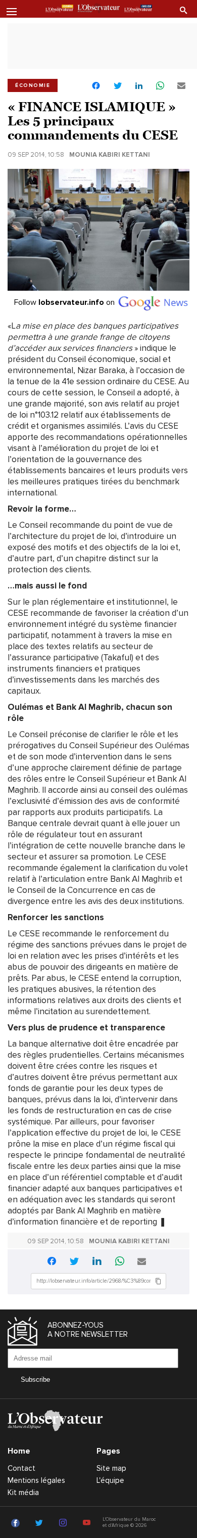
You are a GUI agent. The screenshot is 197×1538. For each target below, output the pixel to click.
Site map (111, 1468)
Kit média (23, 1492)
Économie (32, 85)
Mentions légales (36, 1480)
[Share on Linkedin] (139, 86)
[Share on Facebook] (96, 86)
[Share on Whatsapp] (160, 86)
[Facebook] (17, 1523)
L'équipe (110, 1480)
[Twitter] (40, 1523)
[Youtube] (88, 1523)
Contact (21, 1468)
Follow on (65, 302)
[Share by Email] (181, 86)
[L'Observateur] (59, 9)
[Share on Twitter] (118, 86)
